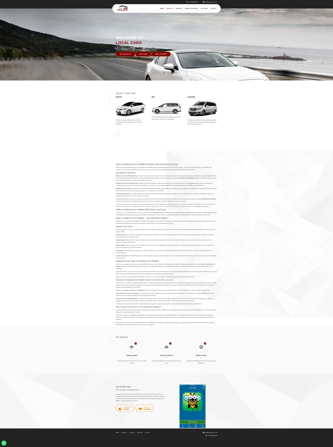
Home (162, 8)
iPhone (210, 298)
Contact (213, 8)
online (146, 290)
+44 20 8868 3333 (193, 2)
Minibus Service (201, 355)
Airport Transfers (191, 8)
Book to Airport (161, 54)
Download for (127, 408)
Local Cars (129, 167)
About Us (170, 8)
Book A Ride (143, 54)
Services (179, 8)
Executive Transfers (166, 355)
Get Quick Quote (125, 54)
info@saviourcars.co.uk (210, 2)
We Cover (204, 8)
